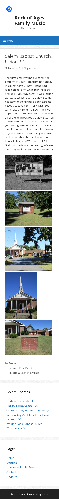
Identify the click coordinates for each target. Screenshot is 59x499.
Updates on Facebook (20, 401)
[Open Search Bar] (54, 40)
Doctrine (11, 462)
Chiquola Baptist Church (23, 373)
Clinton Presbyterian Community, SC (28, 410)
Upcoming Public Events (21, 467)
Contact (11, 472)
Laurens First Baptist (21, 368)
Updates (11, 477)
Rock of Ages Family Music (29, 20)
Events (12, 363)
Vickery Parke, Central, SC (22, 405)
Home (10, 458)
